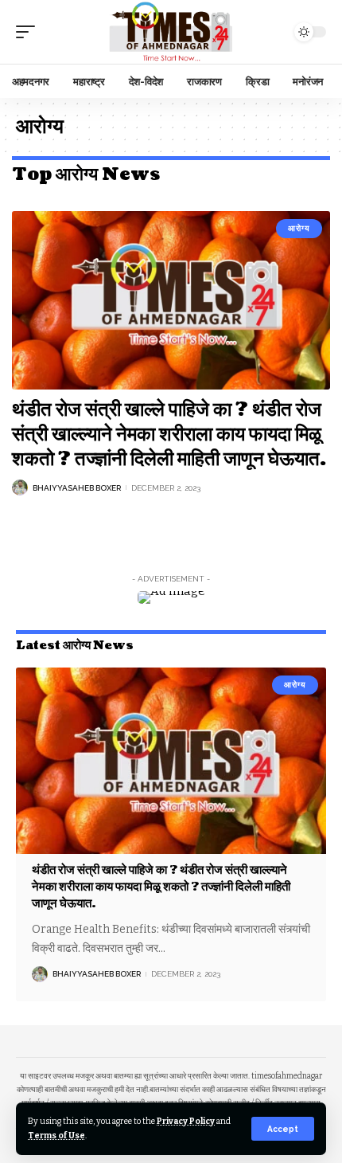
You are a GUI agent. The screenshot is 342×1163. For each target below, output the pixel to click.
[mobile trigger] (29, 31)
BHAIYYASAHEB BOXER (77, 488)
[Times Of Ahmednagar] (171, 31)
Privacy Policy (186, 1121)
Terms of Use (56, 1135)
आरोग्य (299, 228)
